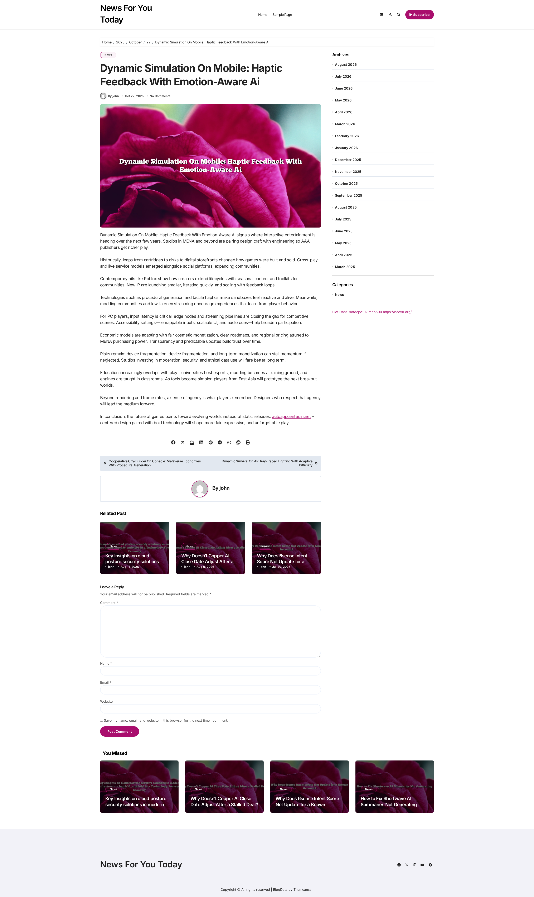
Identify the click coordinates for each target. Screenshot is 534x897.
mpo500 (375, 312)
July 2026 (343, 76)
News (108, 55)
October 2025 (346, 183)
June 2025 (344, 231)
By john (113, 96)
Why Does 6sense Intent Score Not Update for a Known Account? (282, 561)
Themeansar (302, 889)
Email (105, 682)
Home (262, 15)
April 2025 (343, 255)
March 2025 (345, 267)
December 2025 (348, 160)
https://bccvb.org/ (397, 312)
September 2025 (348, 195)
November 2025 (348, 172)
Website (106, 701)
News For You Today (141, 864)
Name (106, 663)
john (224, 488)
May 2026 (343, 100)
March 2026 (345, 124)
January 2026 (346, 148)
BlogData (280, 889)
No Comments (160, 96)
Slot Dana (340, 312)
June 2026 (344, 88)
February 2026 (347, 136)
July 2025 (343, 219)
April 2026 (343, 112)
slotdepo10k (358, 312)
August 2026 (346, 64)
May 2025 (343, 243)
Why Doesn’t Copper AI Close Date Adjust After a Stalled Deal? (207, 561)
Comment (109, 603)
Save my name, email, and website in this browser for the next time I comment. (166, 720)
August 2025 (346, 207)
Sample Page (282, 15)
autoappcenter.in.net (291, 416)
